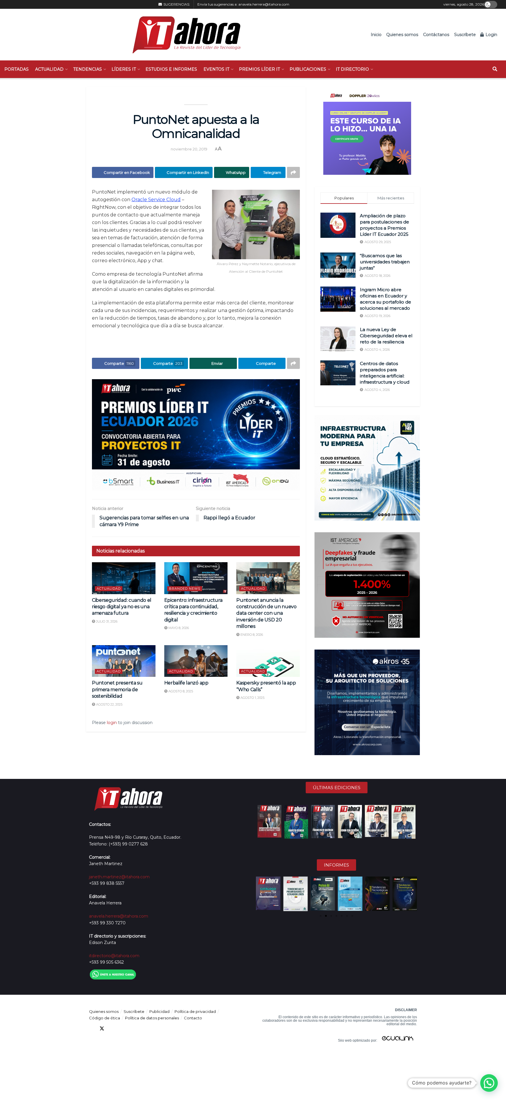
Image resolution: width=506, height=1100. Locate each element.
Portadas (16, 69)
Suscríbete (465, 34)
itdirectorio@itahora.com (114, 955)
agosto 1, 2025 (252, 698)
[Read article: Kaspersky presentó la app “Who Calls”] (268, 661)
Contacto (193, 1018)
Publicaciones (308, 69)
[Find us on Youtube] (123, 1028)
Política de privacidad (195, 1011)
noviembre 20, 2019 (189, 149)
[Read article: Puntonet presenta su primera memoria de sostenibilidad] (123, 661)
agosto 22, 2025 (108, 704)
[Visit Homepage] (183, 34)
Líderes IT (124, 69)
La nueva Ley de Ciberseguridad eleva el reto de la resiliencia (386, 336)
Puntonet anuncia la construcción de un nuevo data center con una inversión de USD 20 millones (266, 613)
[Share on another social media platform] (293, 172)
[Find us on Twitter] (102, 1028)
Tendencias (87, 69)
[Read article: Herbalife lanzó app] (196, 661)
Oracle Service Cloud (156, 199)
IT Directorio (352, 69)
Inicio (376, 34)
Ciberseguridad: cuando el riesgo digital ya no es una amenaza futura (121, 606)
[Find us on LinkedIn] (112, 1028)
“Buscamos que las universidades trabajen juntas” (385, 262)
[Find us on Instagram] (133, 1028)
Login (490, 34)
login (112, 722)
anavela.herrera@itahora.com (263, 4)
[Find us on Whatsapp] (144, 1028)
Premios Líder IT (259, 69)
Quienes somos (402, 34)
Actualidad (49, 69)
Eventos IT (216, 69)
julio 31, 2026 (106, 621)
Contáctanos (436, 34)
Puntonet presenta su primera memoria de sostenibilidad (117, 689)
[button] (261, 894)
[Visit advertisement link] (196, 434)
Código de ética (104, 1018)
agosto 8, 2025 (180, 691)
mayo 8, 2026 (178, 628)
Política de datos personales (152, 1018)
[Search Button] (495, 69)
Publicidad (159, 1011)
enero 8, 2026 (251, 635)
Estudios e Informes (171, 69)
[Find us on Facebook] (91, 1028)
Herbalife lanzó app (186, 683)
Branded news (184, 589)
